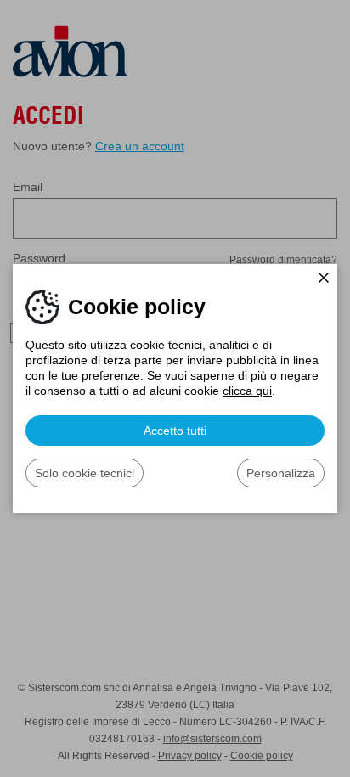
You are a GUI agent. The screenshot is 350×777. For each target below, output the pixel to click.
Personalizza (280, 473)
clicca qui (247, 390)
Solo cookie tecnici (84, 473)
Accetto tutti (175, 430)
